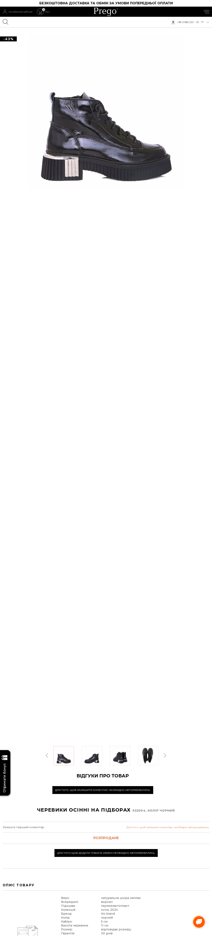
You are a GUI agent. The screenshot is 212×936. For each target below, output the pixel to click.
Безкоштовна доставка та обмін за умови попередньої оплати (106, 3)
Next (164, 755)
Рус (47, 12)
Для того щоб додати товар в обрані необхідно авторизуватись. (106, 852)
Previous (47, 755)
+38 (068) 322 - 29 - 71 (190, 22)
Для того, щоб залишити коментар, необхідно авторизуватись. (103, 789)
